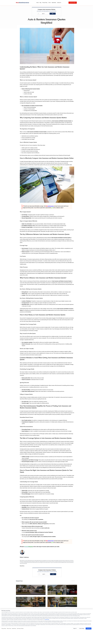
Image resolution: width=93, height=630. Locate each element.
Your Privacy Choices (20, 628)
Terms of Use (9, 628)
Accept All (88, 628)
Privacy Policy (4, 628)
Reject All (74, 628)
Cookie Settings (81, 628)
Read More (22, 566)
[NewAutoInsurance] (22, 2)
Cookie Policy (47, 619)
